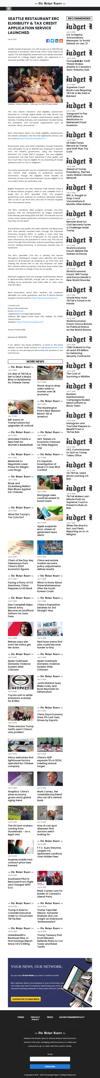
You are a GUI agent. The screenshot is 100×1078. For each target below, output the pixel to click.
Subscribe (50, 1066)
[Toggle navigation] (8, 8)
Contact (79, 1017)
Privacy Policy (35, 1018)
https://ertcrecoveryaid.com (32, 138)
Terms (20, 1017)
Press (50, 1017)
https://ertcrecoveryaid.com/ (29, 322)
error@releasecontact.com (50, 347)
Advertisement (67, 1017)
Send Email (18, 311)
